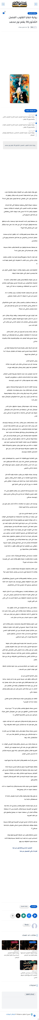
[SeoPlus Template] (32, 1014)
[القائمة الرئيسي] (35, 4)
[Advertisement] (19, 55)
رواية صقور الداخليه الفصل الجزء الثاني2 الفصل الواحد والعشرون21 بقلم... (18, 126)
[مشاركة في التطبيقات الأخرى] (12, 915)
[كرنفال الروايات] (19, 4)
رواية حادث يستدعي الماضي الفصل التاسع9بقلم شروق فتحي (29, 975)
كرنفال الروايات (10, 1014)
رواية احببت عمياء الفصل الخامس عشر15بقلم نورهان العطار (18, 134)
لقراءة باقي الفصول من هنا (28, 851)
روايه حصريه (32, 13)
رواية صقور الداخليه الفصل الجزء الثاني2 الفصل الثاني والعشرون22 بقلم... (18, 118)
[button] (29, 915)
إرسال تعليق (30, 994)
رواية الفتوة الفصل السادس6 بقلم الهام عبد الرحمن (11, 955)
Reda (32, 27)
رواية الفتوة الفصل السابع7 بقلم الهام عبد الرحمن (29, 954)
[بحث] (3, 4)
